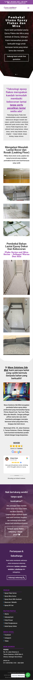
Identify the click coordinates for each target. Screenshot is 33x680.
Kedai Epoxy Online (11, 626)
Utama (7, 614)
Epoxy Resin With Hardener (13, 599)
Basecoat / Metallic (11, 602)
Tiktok (6, 641)
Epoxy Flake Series (11, 593)
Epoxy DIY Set (9, 605)
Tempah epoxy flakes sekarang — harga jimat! (15, 532)
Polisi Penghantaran (11, 623)
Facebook (8, 635)
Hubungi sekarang (15, 578)
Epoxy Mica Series (10, 596)
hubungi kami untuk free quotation (16, 57)
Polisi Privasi (9, 620)
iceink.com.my (23, 677)
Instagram (8, 638)
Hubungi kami (9, 617)
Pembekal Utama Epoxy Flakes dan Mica (17, 22)
